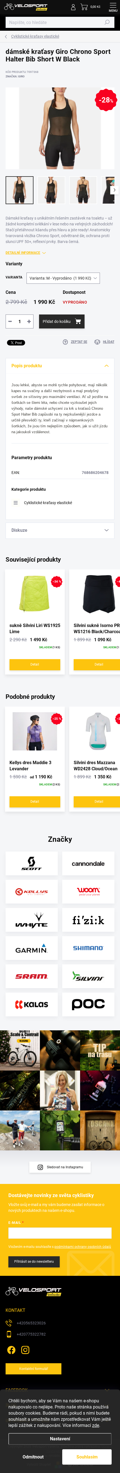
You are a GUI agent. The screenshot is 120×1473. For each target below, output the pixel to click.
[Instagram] (24, 1349)
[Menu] (113, 7)
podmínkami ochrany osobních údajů (82, 1247)
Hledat (107, 22)
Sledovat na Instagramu (65, 1167)
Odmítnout (33, 1457)
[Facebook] (10, 1349)
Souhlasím (87, 1457)
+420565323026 (31, 1323)
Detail (34, 664)
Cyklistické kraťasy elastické (48, 502)
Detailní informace (23, 253)
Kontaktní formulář (33, 1369)
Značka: (15, 76)
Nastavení (60, 1438)
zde (95, 1425)
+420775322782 (31, 1334)
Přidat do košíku (57, 321)
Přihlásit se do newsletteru (34, 1262)
